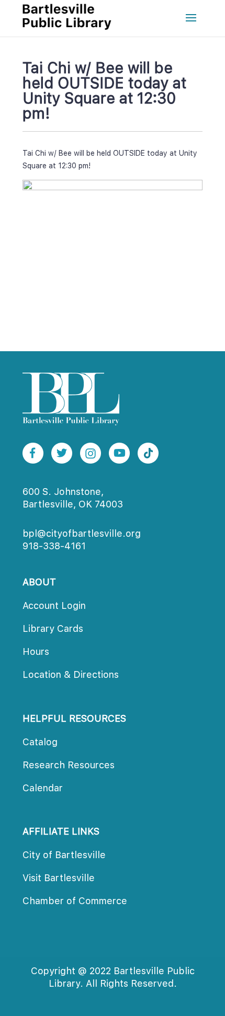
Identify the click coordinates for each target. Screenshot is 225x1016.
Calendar (42, 787)
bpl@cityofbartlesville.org (81, 533)
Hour (35, 651)
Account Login (54, 605)
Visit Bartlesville (58, 877)
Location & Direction (70, 674)
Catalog (40, 741)
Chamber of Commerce (74, 900)
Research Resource (68, 764)
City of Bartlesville (64, 854)
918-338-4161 (54, 545)
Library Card (52, 628)
